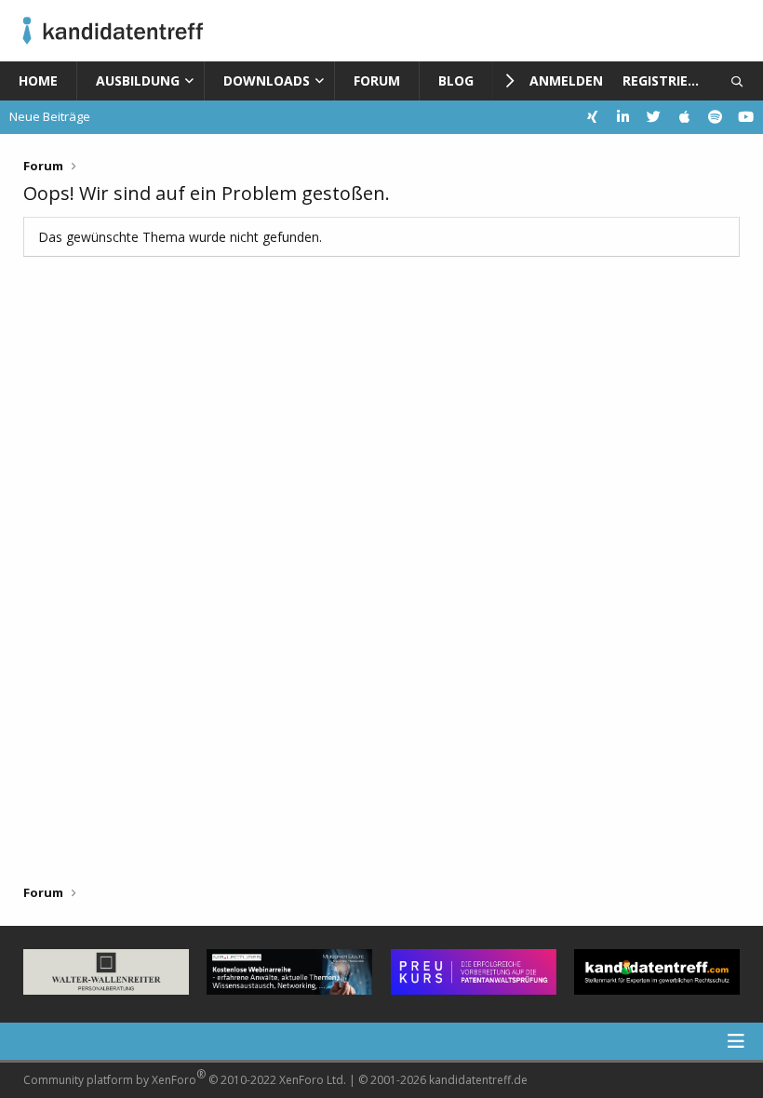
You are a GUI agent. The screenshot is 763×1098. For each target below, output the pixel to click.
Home (38, 80)
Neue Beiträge (49, 116)
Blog (456, 80)
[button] (193, 80)
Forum (377, 80)
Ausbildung (138, 80)
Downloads (266, 80)
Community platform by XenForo (184, 1077)
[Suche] (737, 80)
